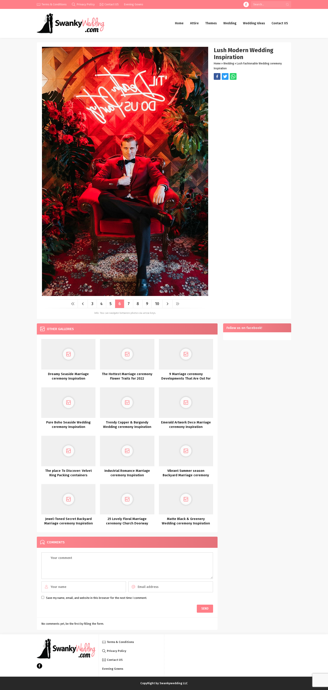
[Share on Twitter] (233, 76)
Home (217, 63)
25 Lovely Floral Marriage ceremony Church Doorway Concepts (127, 523)
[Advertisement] (250, 111)
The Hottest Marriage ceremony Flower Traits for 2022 (127, 376)
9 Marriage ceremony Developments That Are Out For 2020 (186, 378)
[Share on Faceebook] (225, 76)
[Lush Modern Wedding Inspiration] (125, 294)
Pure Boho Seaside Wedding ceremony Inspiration (68, 424)
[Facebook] (246, 4)
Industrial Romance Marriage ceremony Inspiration (127, 473)
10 (157, 303)
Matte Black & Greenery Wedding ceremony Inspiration (186, 521)
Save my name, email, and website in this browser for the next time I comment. (96, 598)
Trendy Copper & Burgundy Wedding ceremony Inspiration (127, 424)
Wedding (228, 63)
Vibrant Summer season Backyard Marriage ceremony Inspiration (186, 475)
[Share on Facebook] (217, 76)
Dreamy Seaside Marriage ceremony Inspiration (68, 376)
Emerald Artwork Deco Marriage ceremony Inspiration (186, 424)
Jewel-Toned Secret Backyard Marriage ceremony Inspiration (68, 521)
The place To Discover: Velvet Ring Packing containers (68, 473)
